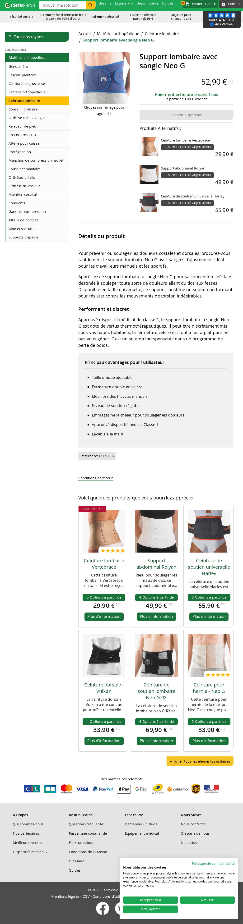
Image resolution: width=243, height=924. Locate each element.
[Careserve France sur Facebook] (103, 916)
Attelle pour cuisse (24, 143)
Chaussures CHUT (23, 134)
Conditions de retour (95, 478)
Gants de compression (27, 211)
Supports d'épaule (23, 237)
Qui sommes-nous (28, 824)
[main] (156, 400)
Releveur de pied (22, 126)
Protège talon (20, 151)
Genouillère (18, 66)
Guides (74, 870)
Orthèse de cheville (25, 185)
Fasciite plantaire (23, 75)
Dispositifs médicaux (30, 851)
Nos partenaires (26, 833)
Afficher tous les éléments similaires (200, 761)
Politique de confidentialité (213, 863)
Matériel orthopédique (27, 57)
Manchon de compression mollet (36, 160)
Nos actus (189, 842)
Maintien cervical (23, 194)
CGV (86, 896)
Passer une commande (88, 833)
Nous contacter (193, 824)
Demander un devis (141, 824)
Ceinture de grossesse (27, 83)
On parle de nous (195, 833)
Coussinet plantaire (25, 168)
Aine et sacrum (21, 228)
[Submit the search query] (90, 5)
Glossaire (76, 861)
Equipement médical (142, 833)
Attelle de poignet (23, 220)
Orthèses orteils (22, 177)
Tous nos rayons (25, 36)
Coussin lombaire (23, 109)
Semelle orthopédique (27, 92)
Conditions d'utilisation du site (118, 896)
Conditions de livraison (88, 851)
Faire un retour (81, 842)
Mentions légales (65, 896)
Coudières (17, 203)
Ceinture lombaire (24, 100)
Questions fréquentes (87, 824)
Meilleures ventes (27, 842)
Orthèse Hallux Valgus (27, 117)
